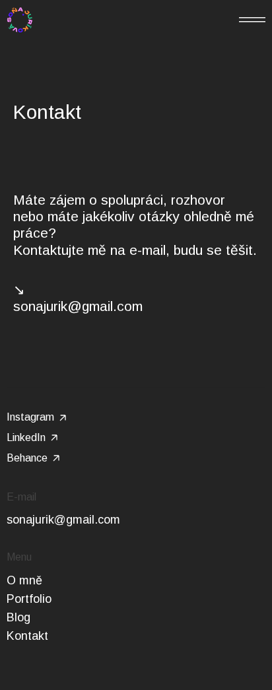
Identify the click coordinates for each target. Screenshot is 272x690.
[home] (20, 20)
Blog (18, 617)
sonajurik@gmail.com (63, 520)
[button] (252, 20)
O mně (24, 580)
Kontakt (27, 636)
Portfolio (29, 599)
